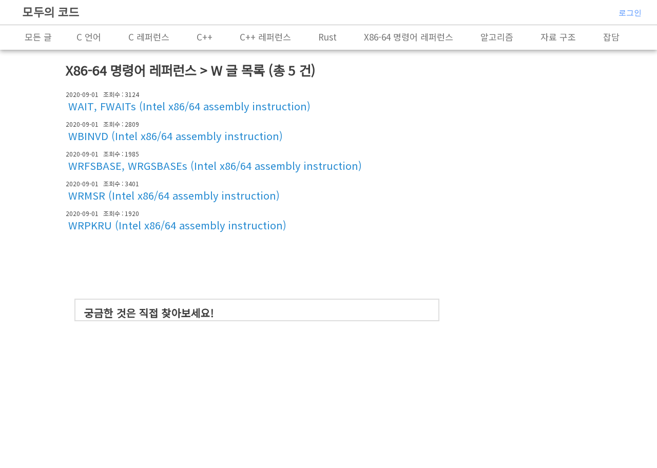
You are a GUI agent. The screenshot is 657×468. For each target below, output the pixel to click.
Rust (327, 36)
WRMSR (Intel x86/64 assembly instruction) (174, 195)
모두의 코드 (51, 11)
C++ (204, 36)
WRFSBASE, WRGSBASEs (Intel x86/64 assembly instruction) (215, 165)
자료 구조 (558, 36)
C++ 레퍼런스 (265, 36)
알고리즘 (496, 36)
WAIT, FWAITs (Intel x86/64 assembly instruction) (189, 106)
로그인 (630, 12)
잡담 (611, 36)
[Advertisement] (261, 264)
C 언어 (88, 36)
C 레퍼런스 (148, 36)
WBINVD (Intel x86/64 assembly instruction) (175, 135)
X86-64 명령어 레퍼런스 (408, 36)
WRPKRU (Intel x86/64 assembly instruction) (177, 225)
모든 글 (38, 36)
